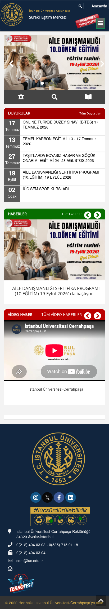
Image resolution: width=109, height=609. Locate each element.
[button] (9, 62)
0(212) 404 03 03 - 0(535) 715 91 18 (47, 544)
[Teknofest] (21, 583)
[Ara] (80, 6)
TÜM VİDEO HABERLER (61, 314)
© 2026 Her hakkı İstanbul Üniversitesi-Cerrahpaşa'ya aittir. (54, 602)
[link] (36, 498)
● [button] (42, 82)
